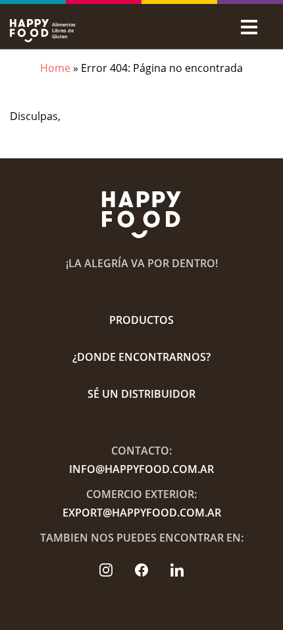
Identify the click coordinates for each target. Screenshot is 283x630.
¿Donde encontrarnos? (141, 357)
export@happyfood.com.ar (142, 512)
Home (55, 68)
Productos (141, 320)
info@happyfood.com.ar (141, 469)
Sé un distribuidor (141, 394)
